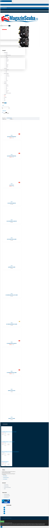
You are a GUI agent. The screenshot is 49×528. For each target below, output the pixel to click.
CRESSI (12, 135)
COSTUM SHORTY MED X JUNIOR (11, 239)
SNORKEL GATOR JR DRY (11, 390)
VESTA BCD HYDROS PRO (5, 461)
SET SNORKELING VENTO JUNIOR (11, 372)
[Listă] (4, 118)
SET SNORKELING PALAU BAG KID (11, 343)
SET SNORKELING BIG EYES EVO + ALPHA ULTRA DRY (9, 431)
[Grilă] (2, 118)
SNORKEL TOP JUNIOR (11, 418)
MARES (12, 371)
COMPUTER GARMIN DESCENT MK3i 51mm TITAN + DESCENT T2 (10, 451)
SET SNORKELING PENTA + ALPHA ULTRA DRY (8, 441)
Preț (3, 105)
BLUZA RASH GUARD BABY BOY (11, 136)
